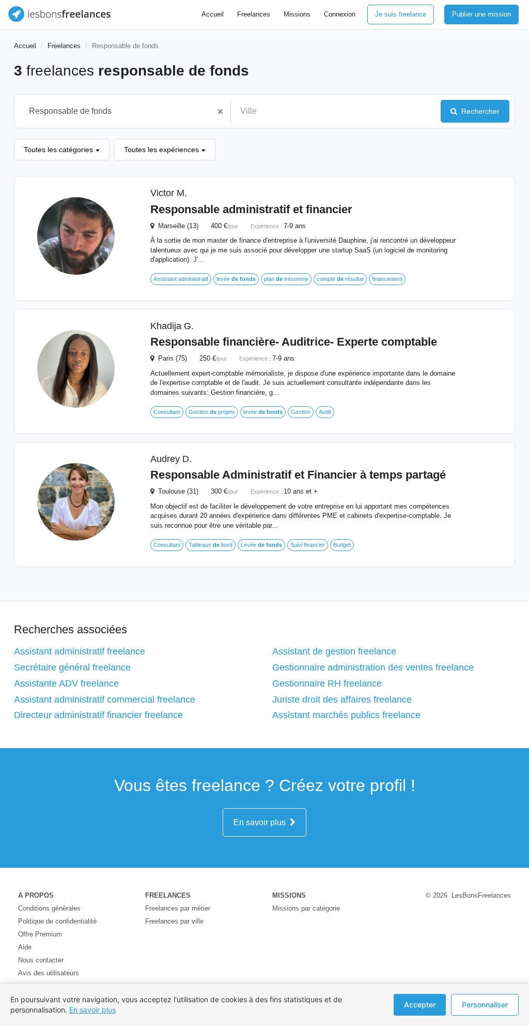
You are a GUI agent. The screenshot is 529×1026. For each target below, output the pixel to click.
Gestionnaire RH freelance (327, 683)
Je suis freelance (400, 14)
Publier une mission (481, 14)
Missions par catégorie (306, 908)
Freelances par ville (174, 921)
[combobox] (117, 111)
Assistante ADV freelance (66, 683)
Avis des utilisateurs (48, 973)
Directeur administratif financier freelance (98, 715)
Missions (297, 14)
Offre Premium (40, 934)
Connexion (339, 14)
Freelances (253, 14)
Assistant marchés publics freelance (346, 715)
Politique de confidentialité (57, 921)
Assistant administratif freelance (79, 651)
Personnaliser (485, 1004)
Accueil (212, 14)
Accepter (419, 1004)
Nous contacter (41, 960)
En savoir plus (262, 822)
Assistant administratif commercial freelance (104, 699)
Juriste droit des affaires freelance (342, 699)
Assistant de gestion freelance (334, 651)
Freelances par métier (177, 908)
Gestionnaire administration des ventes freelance (373, 667)
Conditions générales (49, 908)
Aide (25, 947)
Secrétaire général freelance (72, 667)
